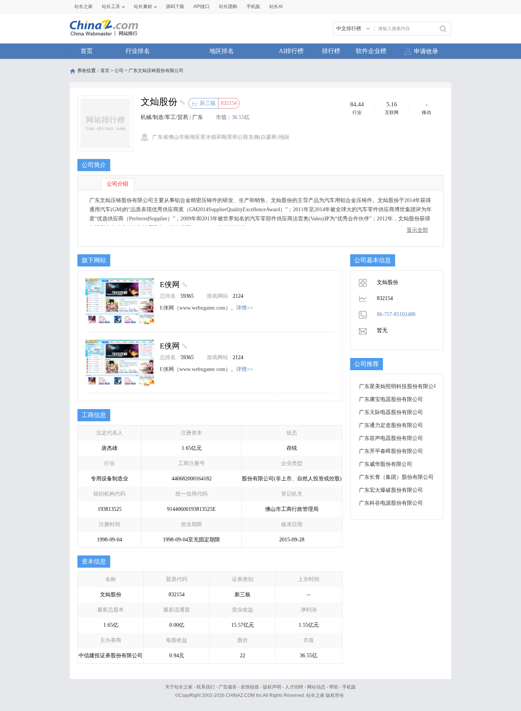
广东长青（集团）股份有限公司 (396, 477)
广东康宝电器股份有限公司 (391, 399)
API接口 (201, 6)
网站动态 (316, 687)
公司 (119, 70)
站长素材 (143, 6)
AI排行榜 (291, 51)
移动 (426, 112)
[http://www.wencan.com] (181, 103)
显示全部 (417, 230)
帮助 (333, 687)
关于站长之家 (179, 687)
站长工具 (111, 6)
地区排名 (221, 51)
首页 (86, 51)
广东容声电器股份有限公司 (391, 438)
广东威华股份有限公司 (385, 464)
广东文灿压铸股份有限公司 (156, 70)
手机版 (349, 687)
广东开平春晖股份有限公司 (391, 451)
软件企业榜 (371, 51)
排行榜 (331, 51)
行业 (357, 112)
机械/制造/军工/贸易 (164, 117)
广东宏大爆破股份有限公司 (391, 490)
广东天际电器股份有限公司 (391, 412)
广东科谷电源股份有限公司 (391, 503)
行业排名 (137, 51)
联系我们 (205, 687)
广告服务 (228, 687)
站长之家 (83, 6)
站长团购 (228, 6)
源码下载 (175, 6)
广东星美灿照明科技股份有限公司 (399, 386)
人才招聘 (294, 687)
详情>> (244, 308)
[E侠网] (184, 284)
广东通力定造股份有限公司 (391, 425)
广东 (197, 117)
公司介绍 (117, 184)
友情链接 (250, 687)
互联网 (392, 112)
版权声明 (272, 687)
